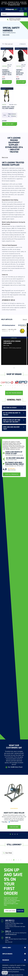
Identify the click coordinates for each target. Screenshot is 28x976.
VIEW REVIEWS (14, 827)
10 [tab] (22, 386)
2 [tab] (3, 386)
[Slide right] (17, 368)
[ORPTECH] (7, 382)
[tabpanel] (7, 383)
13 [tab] (13, 388)
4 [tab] (8, 386)
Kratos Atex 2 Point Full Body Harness (8, 107)
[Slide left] (10, 368)
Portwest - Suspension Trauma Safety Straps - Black (7, 72)
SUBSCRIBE (20, 910)
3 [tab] (6, 386)
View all (25, 319)
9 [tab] (20, 386)
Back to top (5, 157)
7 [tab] (15, 386)
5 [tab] (10, 386)
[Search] (25, 14)
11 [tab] (24, 386)
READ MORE (6, 35)
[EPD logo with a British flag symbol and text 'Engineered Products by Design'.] (21, 382)
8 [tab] (17, 386)
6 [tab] (13, 386)
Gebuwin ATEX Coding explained (12, 342)
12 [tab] (27, 386)
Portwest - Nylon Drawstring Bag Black (20, 72)
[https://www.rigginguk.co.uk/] (11, 9)
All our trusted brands (14, 393)
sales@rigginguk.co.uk (11, 934)
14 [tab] (15, 388)
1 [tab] (1, 386)
